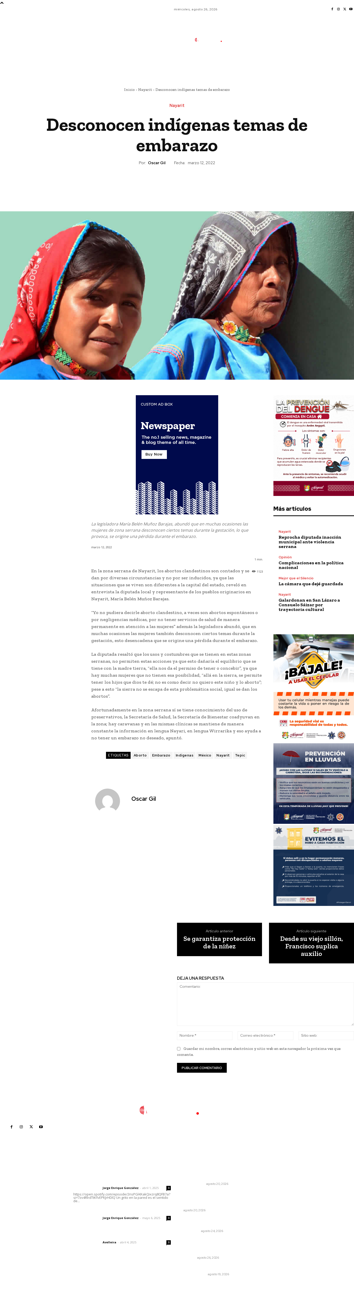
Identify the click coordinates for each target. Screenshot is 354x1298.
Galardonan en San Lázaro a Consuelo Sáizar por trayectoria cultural (309, 604)
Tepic (240, 755)
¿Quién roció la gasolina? (206, 1177)
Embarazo (161, 755)
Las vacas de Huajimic (100, 1211)
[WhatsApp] (188, 183)
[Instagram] (338, 9)
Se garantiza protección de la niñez (219, 942)
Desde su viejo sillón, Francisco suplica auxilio (311, 946)
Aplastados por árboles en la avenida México (210, 1221)
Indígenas (185, 755)
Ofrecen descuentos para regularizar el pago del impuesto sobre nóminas (213, 1245)
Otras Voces (194, 1184)
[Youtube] (351, 9)
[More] (200, 183)
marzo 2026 (270, 1228)
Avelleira (109, 1242)
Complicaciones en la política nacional (311, 565)
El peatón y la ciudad (98, 1235)
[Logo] (212, 40)
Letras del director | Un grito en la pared (120, 1181)
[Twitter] (345, 9)
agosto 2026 (270, 1189)
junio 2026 (268, 1205)
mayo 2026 (269, 1212)
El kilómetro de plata (202, 1267)
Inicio (129, 89)
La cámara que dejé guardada (311, 584)
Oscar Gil (157, 163)
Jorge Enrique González (121, 1188)
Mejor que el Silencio (296, 578)
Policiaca (191, 1231)
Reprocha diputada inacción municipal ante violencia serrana (310, 541)
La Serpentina (194, 1274)
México (205, 755)
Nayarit (145, 89)
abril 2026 (268, 1220)
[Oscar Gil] (110, 801)
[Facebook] (332, 9)
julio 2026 (268, 1197)
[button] (247, 63)
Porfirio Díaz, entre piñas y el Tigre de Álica (209, 1196)
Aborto (140, 755)
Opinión (285, 557)
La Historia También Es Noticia (207, 1205)
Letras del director (87, 1188)
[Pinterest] (177, 183)
